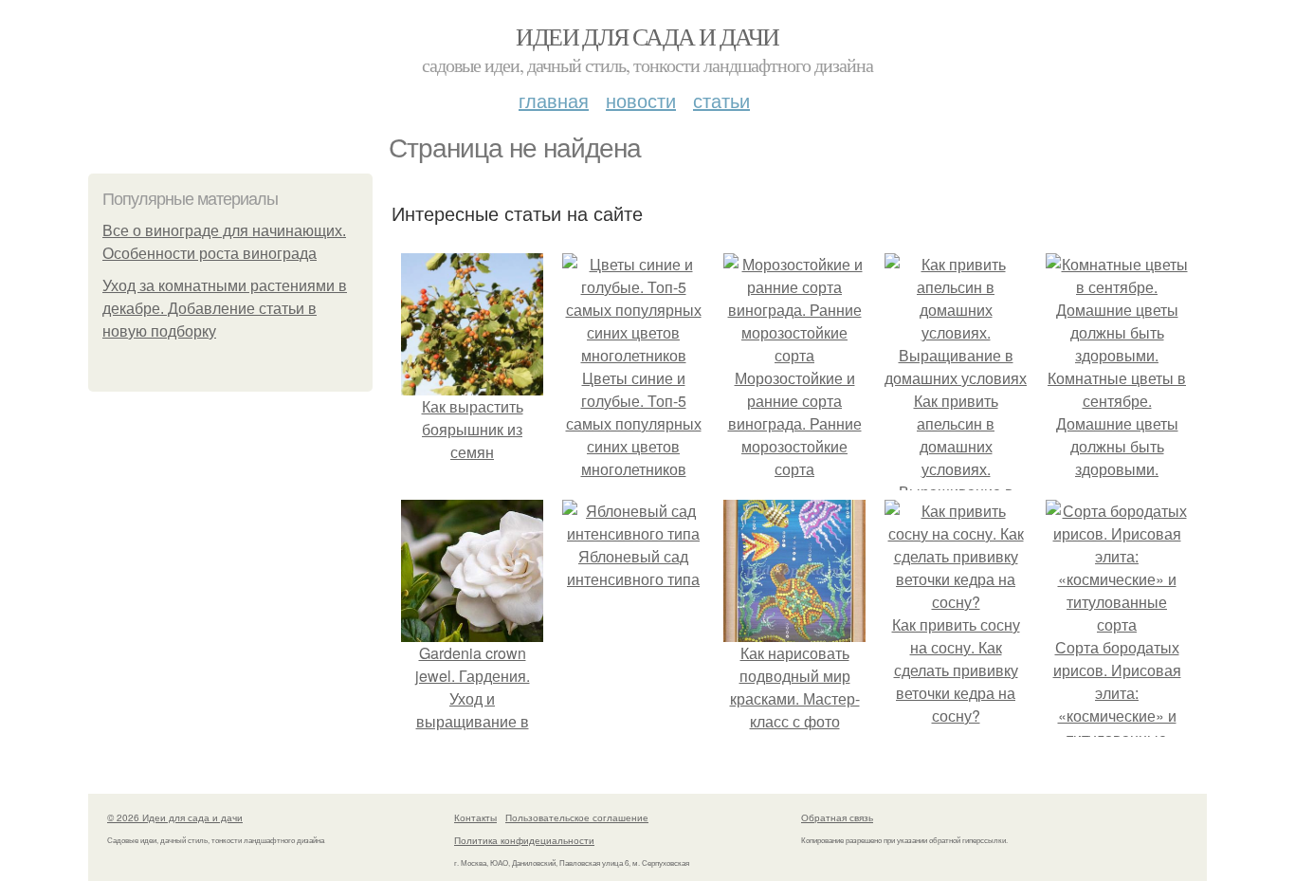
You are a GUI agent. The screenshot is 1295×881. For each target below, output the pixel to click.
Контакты (475, 817)
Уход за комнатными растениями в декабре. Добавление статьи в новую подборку (224, 309)
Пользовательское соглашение (576, 817)
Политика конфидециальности (524, 840)
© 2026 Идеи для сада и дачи (175, 817)
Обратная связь (837, 817)
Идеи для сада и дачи (647, 36)
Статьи (721, 100)
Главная (554, 100)
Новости (641, 100)
